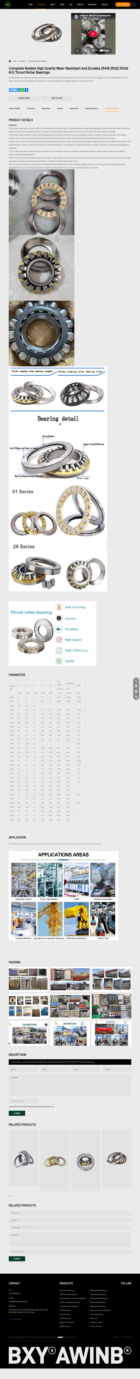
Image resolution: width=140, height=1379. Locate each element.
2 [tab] (11, 1196)
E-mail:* (14, 1220)
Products (42, 4)
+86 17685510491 (14, 1293)
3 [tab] (13, 1196)
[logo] (7, 4)
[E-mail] (136, 691)
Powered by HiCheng (70, 1337)
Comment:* (15, 1235)
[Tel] (136, 680)
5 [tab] (18, 1196)
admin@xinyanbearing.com (18, 1301)
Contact (104, 4)
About (52, 4)
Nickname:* (15, 1213)
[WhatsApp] (136, 686)
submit (17, 1113)
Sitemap (115, 1337)
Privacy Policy (126, 1337)
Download (92, 4)
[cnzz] (60, 1337)
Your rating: (15, 1227)
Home (30, 4)
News (62, 4)
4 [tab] (16, 1196)
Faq (70, 4)
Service (80, 4)
